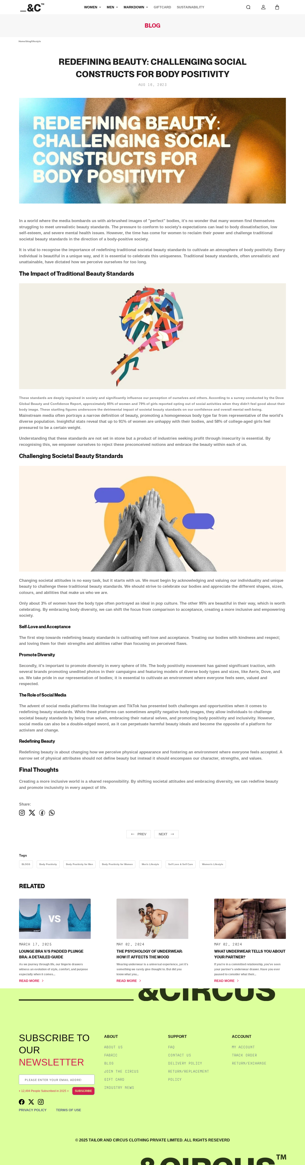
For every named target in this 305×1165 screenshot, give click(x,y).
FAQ (171, 1047)
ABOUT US (113, 1047)
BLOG (109, 1063)
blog (28, 41)
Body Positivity (48, 864)
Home (22, 41)
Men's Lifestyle (150, 864)
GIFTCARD (162, 7)
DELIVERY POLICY (185, 1063)
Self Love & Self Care (180, 864)
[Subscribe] (90, 1080)
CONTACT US (179, 1055)
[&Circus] (32, 7)
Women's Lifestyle (212, 864)
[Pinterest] (52, 813)
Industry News (119, 1087)
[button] (277, 7)
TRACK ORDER (244, 1055)
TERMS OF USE (68, 1110)
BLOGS (26, 864)
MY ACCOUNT (243, 1047)
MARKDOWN (134, 7)
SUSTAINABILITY (190, 7)
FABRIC (110, 1055)
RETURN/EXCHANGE (249, 1063)
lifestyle (36, 41)
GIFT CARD (114, 1079)
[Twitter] (32, 813)
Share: (25, 804)
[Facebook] (22, 813)
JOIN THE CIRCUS (121, 1071)
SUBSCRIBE (83, 1091)
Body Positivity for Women (117, 864)
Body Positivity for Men (79, 864)
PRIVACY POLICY (32, 1110)
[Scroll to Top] (296, 1140)
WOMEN (90, 7)
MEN (110, 7)
